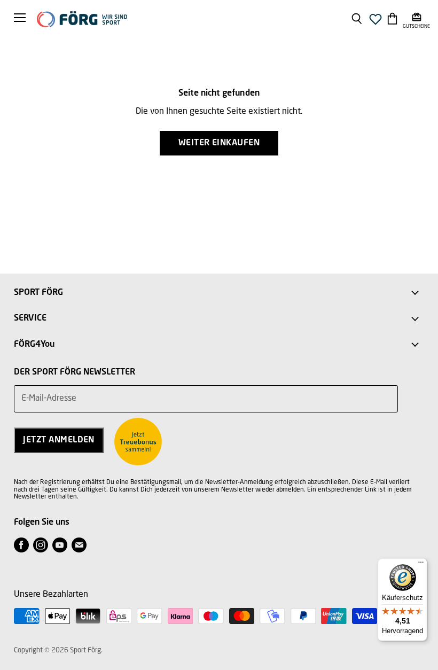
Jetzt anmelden (59, 440)
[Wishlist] (375, 22)
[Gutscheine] (416, 18)
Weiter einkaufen (219, 143)
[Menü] (420, 564)
